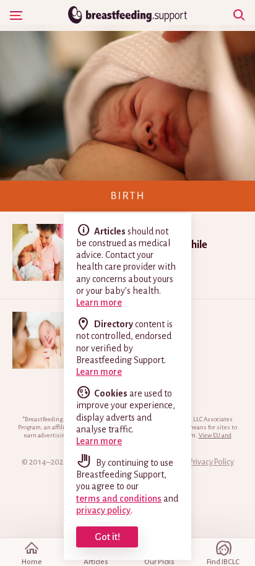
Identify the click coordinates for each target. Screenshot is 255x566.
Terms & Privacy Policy (196, 462)
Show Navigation (16, 15)
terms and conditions (119, 499)
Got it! (107, 536)
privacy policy (103, 510)
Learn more (99, 302)
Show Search (239, 15)
